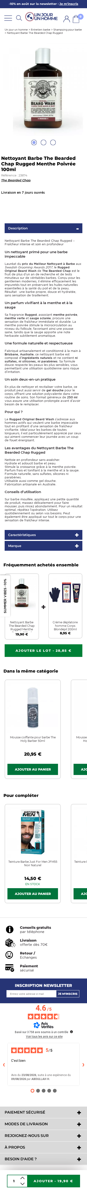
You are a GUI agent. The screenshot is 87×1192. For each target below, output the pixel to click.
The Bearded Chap (16, 180)
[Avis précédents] (3, 1064)
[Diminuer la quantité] (22, 1184)
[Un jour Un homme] (42, 17)
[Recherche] (19, 17)
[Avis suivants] (83, 1064)
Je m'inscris (67, 994)
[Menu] (8, 18)
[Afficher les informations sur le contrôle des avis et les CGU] (71, 1032)
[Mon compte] (67, 19)
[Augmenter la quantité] (22, 1178)
